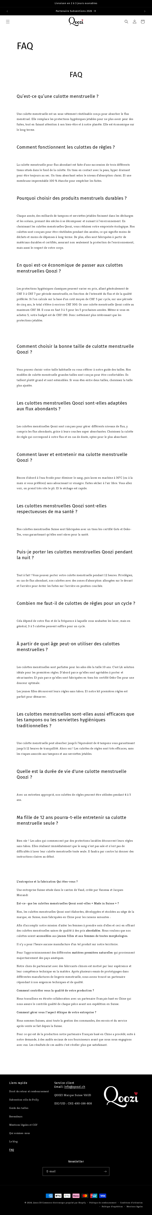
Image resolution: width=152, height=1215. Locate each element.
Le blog (13, 1141)
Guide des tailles (18, 1108)
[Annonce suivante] (145, 11)
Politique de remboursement (102, 1202)
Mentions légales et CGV (23, 1124)
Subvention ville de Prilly (24, 1099)
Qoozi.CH (37, 1202)
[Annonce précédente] (7, 11)
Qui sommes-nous (19, 1133)
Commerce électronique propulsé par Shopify (64, 1202)
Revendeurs (16, 1116)
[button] (8, 22)
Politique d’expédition (112, 1206)
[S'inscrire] (105, 1171)
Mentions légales (135, 1206)
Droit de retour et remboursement (29, 1091)
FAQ (11, 1149)
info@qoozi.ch (74, 1087)
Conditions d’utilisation (131, 1202)
